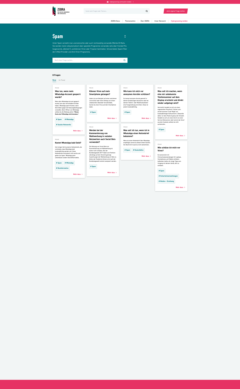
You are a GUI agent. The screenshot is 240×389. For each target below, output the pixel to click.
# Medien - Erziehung (166, 181)
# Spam (59, 119)
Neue (54, 80)
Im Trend (62, 80)
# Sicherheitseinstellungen (168, 176)
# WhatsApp (69, 119)
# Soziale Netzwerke (63, 125)
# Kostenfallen (138, 150)
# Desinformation (62, 168)
